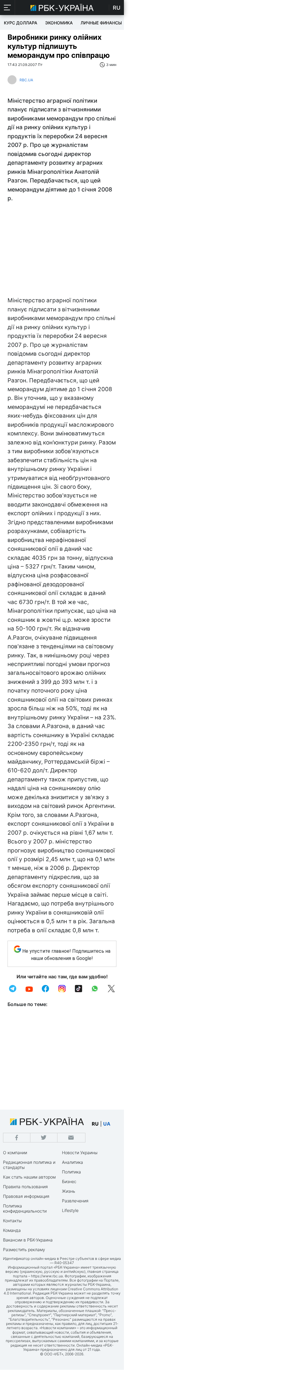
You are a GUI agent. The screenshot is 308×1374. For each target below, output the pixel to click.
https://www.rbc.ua (47, 1276)
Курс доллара (20, 22)
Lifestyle (70, 1210)
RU (116, 8)
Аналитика (72, 1162)
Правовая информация (26, 1196)
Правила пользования (25, 1186)
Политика (71, 1171)
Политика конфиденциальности (25, 1208)
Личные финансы (101, 22)
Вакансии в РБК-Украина (28, 1239)
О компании (15, 1152)
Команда (12, 1230)
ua (106, 1124)
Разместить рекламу (24, 1249)
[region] (62, 251)
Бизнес (69, 1181)
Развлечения (75, 1200)
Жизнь (68, 1191)
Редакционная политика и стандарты (29, 1165)
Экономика (59, 22)
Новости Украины (79, 1152)
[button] (7, 7)
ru (95, 1124)
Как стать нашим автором (29, 1176)
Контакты (12, 1220)
